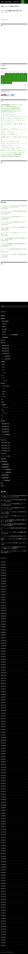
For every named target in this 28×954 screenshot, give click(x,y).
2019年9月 (3, 775)
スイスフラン (4, 380)
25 (17, 80)
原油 (3, 394)
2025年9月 (3, 583)
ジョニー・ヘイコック (7, 131)
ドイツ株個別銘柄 (5, 480)
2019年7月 (3, 780)
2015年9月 (3, 902)
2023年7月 (3, 653)
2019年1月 (3, 797)
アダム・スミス (17, 111)
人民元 (3, 364)
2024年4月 (3, 629)
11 (17, 76)
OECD (16, 110)
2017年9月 (3, 837)
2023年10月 (3, 645)
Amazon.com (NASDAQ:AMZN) (8, 106)
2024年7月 (3, 621)
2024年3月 (3, 632)
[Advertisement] (14, 45)
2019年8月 (3, 778)
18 (17, 78)
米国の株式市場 (5, 345)
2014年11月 (3, 929)
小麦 (2, 410)
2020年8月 (3, 745)
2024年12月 (3, 608)
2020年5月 (3, 753)
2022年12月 (3, 672)
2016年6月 (3, 878)
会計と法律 (3, 453)
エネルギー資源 (5, 386)
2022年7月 (3, 686)
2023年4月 (3, 662)
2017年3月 (3, 853)
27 (25, 80)
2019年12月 (3, 767)
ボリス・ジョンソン (16, 148)
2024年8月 (3, 618)
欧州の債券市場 (5, 429)
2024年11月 (3, 610)
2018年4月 (3, 818)
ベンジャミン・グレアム (6, 148)
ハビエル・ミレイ (6, 145)
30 (10, 82)
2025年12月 (3, 575)
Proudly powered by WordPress (7, 952)
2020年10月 (3, 740)
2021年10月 (3, 710)
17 (14, 78)
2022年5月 (3, 691)
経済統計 (3, 318)
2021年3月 (3, 729)
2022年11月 (3, 675)
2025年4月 (3, 597)
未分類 (2, 485)
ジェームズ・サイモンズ (22, 129)
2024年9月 (3, 616)
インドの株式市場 (5, 356)
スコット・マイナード (9, 135)
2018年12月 (3, 799)
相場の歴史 (3, 458)
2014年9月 (3, 934)
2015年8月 (3, 904)
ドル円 (3, 367)
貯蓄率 (3, 326)
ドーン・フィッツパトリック (10, 143)
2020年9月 (3, 743)
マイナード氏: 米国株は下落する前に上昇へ (12, 10)
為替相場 (3, 361)
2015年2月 (3, 921)
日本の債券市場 (5, 431)
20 (25, 78)
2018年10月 (3, 805)
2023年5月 (3, 659)
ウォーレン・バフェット (7, 116)
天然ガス (4, 391)
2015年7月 (3, 907)
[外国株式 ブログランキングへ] (5, 94)
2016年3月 (3, 886)
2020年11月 (3, 737)
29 (6, 82)
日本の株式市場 (5, 353)
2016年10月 (3, 867)
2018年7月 (3, 813)
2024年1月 (3, 637)
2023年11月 (3, 643)
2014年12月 (3, 926)
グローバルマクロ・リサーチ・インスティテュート (11, 2)
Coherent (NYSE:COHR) (7, 108)
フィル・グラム (15, 145)
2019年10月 (3, 772)
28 (2, 82)
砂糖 (2, 402)
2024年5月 (3, 627)
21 (2, 80)
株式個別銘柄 (4, 461)
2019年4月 (3, 788)
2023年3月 (3, 664)
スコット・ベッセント (8, 132)
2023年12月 (3, 640)
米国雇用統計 (5, 337)
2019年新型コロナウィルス (11, 105)
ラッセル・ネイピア (17, 152)
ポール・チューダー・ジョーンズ (13, 150)
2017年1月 (3, 859)
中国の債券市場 (5, 426)
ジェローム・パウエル (9, 129)
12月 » (25, 85)
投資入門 (3, 340)
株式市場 (3, 342)
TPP (12, 111)
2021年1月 (3, 734)
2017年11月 (3, 832)
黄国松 (18, 156)
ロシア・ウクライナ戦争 (9, 154)
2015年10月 (3, 899)
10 (14, 76)
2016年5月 (3, 880)
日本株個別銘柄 (5, 464)
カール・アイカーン (6, 120)
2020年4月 (3, 756)
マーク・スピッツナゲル (6, 152)
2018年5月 (3, 815)
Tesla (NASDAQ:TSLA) (6, 111)
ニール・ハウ (23, 143)
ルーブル (3, 372)
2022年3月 (3, 697)
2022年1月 (3, 702)
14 (2, 78)
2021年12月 (3, 705)
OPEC (19, 110)
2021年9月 (3, 713)
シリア (23, 120)
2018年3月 (3, 821)
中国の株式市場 (5, 348)
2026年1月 (3, 573)
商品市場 (3, 383)
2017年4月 (3, 851)
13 (25, 76)
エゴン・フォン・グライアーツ (12, 118)
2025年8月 (3, 586)
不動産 (19, 154)
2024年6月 (3, 624)
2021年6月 (3, 721)
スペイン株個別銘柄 (6, 472)
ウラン (25, 116)
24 (14, 80)
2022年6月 (3, 689)
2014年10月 (3, 931)
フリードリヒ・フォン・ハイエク (11, 147)
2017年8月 (3, 840)
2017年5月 (3, 848)
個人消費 (4, 329)
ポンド (3, 375)
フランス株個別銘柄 (6, 469)
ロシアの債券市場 (5, 434)
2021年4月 (3, 726)
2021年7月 (3, 718)
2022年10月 (3, 678)
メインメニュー (26, 2)
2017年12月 (3, 829)
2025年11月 (3, 578)
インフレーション (8, 115)
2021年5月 (3, 724)
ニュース (3, 437)
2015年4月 (3, 915)
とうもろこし (4, 413)
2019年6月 (3, 783)
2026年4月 (3, 564)
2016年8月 (3, 872)
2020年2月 (3, 761)
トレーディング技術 (5, 456)
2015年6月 (3, 910)
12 (21, 76)
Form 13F (17, 108)
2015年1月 (3, 923)
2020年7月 (3, 748)
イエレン (12, 112)
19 (21, 78)
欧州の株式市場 (5, 350)
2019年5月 (3, 786)
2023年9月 (3, 648)
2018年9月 (3, 807)
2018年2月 (3, 824)
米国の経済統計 (5, 321)
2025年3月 (3, 600)
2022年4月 (3, 694)
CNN (16, 106)
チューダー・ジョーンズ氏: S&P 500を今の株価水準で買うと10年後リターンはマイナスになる (14, 206)
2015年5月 (3, 913)
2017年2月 (3, 856)
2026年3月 (3, 567)
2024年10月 (3, 613)
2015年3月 (3, 918)
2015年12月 (3, 894)
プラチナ (3, 396)
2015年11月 (3, 896)
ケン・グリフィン (17, 120)
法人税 (15, 156)
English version (4, 19)
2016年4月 (3, 883)
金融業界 (3, 315)
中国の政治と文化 (5, 448)
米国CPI (4, 332)
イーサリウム (5, 407)
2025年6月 (3, 591)
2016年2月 (3, 888)
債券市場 (3, 421)
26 (21, 80)
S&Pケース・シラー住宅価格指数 (10, 334)
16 (10, 78)
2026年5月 (3, 562)
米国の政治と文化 (5, 445)
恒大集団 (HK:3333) (7, 156)
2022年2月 (3, 699)
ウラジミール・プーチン (18, 116)
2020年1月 (3, 764)
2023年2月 (3, 667)
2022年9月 (3, 680)
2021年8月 (3, 716)
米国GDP (4, 323)
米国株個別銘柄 (5, 477)
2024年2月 (3, 635)
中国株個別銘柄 (5, 467)
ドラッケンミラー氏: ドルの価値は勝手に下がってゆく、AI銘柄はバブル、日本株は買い (13, 547)
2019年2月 (3, 794)
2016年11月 (3, 864)
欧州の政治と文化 (5, 442)
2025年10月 (3, 581)
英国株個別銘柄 (5, 475)
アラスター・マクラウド (6, 112)
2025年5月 (3, 594)
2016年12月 (3, 861)
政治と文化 (3, 440)
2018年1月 (3, 826)
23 (10, 80)
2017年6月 (3, 845)
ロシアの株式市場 (5, 359)
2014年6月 (3, 942)
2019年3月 (3, 791)
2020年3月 (3, 759)
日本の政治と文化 (5, 450)
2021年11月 (3, 707)
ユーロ (3, 369)
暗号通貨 (3, 404)
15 (6, 78)
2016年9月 (3, 869)
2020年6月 (3, 751)
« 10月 (2, 85)
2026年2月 (3, 570)
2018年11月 (3, 802)
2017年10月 (3, 834)
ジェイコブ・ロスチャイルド (6, 121)
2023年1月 (3, 670)
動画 (2, 483)
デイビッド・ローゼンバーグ (10, 141)
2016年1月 (3, 891)
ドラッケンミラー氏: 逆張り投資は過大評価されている (13, 536)
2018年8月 (3, 810)
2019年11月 (3, 770)
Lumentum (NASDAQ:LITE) (8, 110)
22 (6, 80)
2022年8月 (3, 683)
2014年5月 (3, 945)
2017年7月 (3, 842)
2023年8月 (3, 651)
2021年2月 (3, 732)
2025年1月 (3, 605)
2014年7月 (3, 940)
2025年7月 (3, 589)
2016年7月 (3, 875)
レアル (3, 377)
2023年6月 (3, 656)
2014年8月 (3, 937)
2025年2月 (3, 602)
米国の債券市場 (5, 423)
